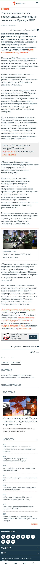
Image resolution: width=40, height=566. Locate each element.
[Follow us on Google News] (23, 537)
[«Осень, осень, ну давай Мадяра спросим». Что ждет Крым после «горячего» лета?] (20, 406)
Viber (22, 326)
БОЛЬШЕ (34, 524)
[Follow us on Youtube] (13, 537)
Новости (5, 9)
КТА (15, 563)
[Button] (15, 30)
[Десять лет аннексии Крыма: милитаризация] (20, 239)
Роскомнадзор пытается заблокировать (18, 310)
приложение (8, 152)
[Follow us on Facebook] (3, 537)
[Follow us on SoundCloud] (33, 537)
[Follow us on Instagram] (18, 537)
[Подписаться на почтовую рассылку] (13, 542)
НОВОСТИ (9, 439)
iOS (4, 155)
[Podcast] (8, 542)
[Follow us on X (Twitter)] (8, 537)
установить (24, 329)
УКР (24, 563)
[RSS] (3, 542)
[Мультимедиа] (6, 563)
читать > (33, 336)
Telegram (5, 326)
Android (12, 155)
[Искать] (34, 563)
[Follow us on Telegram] (28, 537)
